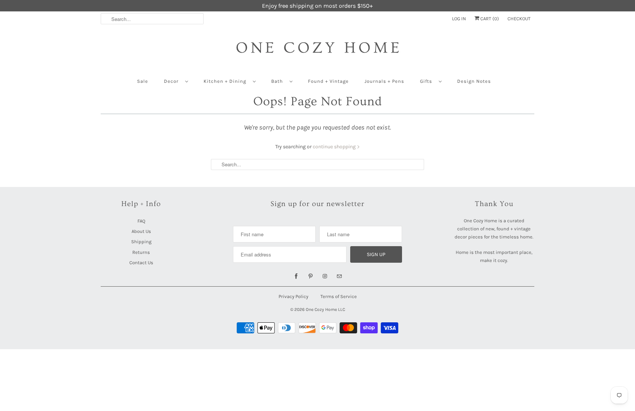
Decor (173, 81)
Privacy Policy (293, 296)
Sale (142, 81)
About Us (141, 231)
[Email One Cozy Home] (339, 276)
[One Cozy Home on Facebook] (296, 276)
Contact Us (141, 262)
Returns (141, 252)
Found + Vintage (328, 81)
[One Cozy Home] (317, 51)
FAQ (141, 221)
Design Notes (474, 81)
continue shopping (335, 147)
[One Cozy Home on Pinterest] (310, 276)
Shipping (141, 241)
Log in (459, 18)
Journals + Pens (384, 81)
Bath (278, 81)
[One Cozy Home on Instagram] (325, 276)
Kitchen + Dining (226, 81)
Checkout (519, 18)
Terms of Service (338, 296)
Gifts (427, 81)
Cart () (489, 18)
